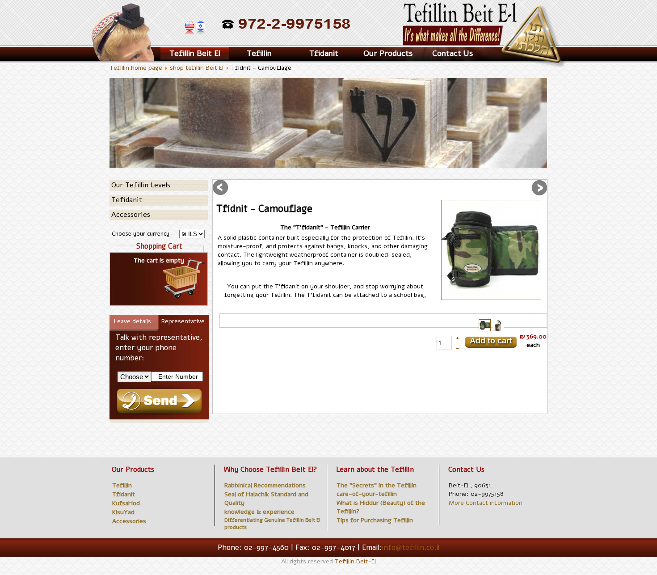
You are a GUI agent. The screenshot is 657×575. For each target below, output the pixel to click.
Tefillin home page (136, 67)
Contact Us (452, 53)
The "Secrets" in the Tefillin (377, 485)
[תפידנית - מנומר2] (498, 330)
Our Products (388, 53)
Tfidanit (323, 53)
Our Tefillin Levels (140, 185)
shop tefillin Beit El (196, 67)
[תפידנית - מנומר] (491, 249)
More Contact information (485, 503)
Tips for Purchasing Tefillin (375, 520)
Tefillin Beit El (194, 53)
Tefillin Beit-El (355, 561)
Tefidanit (126, 200)
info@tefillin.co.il (410, 547)
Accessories (130, 215)
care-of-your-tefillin (367, 494)
